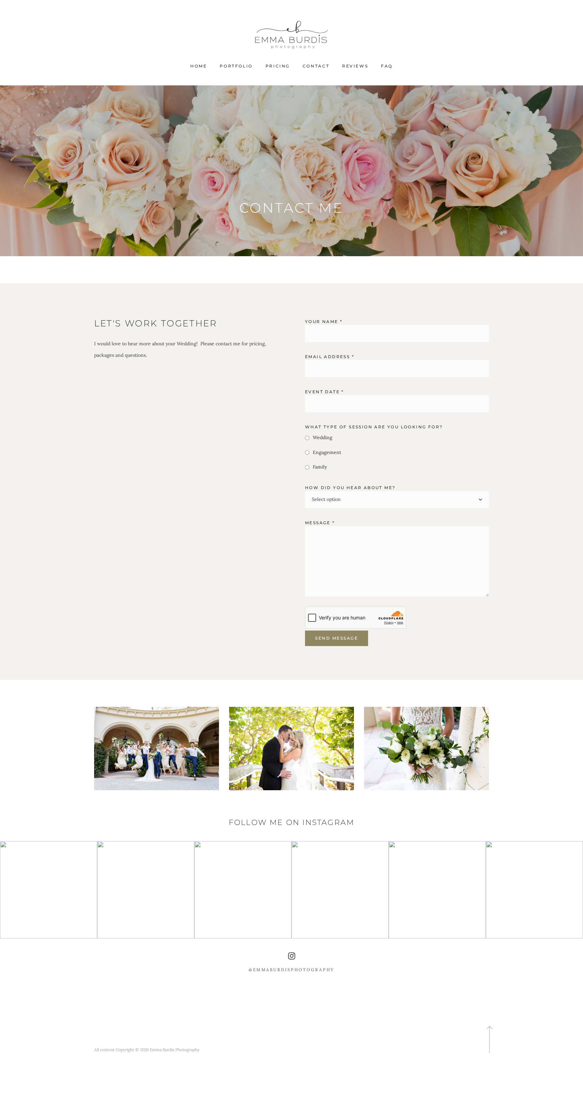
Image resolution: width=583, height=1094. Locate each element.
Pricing (278, 66)
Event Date (324, 391)
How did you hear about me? (350, 487)
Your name (323, 321)
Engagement (327, 452)
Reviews (355, 66)
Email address (329, 356)
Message (320, 522)
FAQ (387, 66)
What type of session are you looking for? (374, 426)
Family (320, 467)
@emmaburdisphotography (291, 969)
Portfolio (236, 66)
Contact (316, 66)
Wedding (322, 437)
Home (198, 66)
